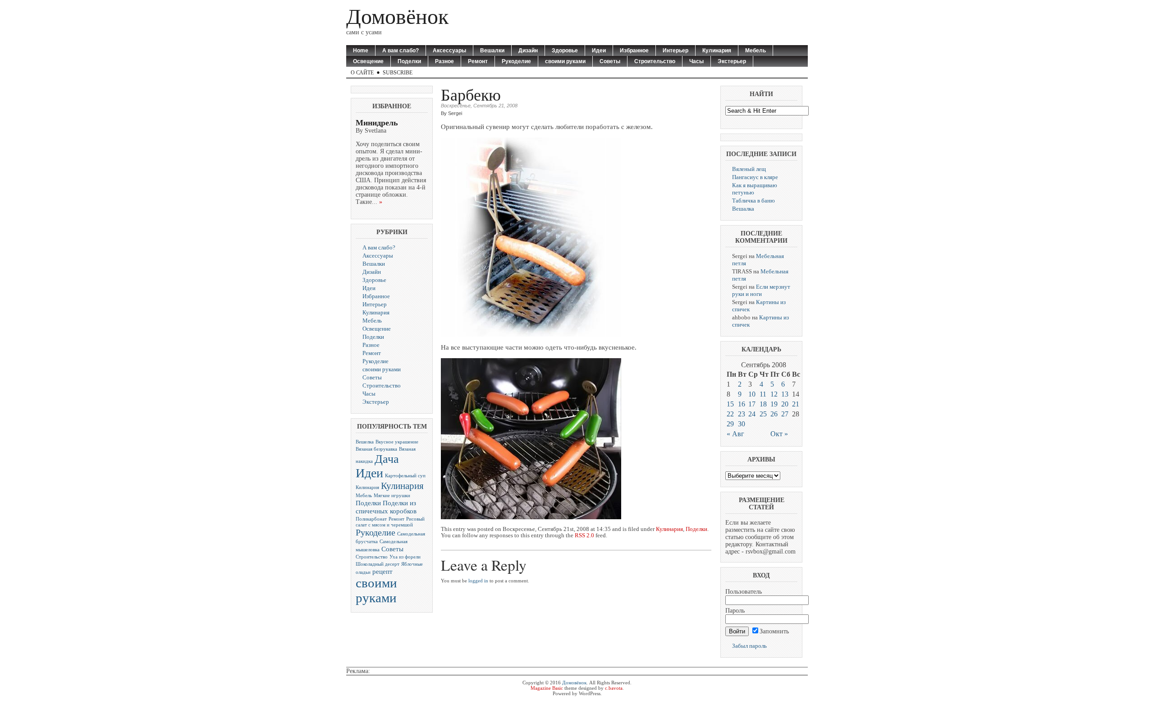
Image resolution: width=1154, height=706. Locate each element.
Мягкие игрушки (392, 495)
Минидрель (377, 122)
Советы (610, 61)
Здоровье (565, 50)
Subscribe (397, 72)
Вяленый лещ (749, 169)
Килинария (367, 487)
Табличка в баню (753, 200)
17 (752, 404)
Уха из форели (405, 556)
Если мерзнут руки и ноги (761, 290)
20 (784, 404)
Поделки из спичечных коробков (386, 507)
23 (741, 414)
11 (763, 394)
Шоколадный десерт (377, 564)
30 (741, 424)
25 (763, 414)
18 (763, 404)
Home (360, 50)
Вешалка (743, 208)
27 (784, 414)
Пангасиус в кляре (755, 177)
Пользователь (743, 591)
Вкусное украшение (397, 441)
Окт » (779, 434)
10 (752, 394)
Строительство (654, 61)
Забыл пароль (749, 645)
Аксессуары (449, 50)
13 (784, 394)
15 (730, 404)
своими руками (565, 61)
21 (795, 404)
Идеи (599, 50)
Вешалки (492, 50)
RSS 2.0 (584, 535)
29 (730, 424)
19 (774, 404)
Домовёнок (397, 16)
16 (741, 404)
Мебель (755, 50)
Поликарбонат (371, 519)
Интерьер (675, 50)
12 (774, 394)
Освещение (368, 61)
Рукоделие (516, 61)
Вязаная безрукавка (376, 449)
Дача (387, 459)
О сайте (362, 72)
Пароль (735, 610)
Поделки (409, 61)
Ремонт (478, 61)
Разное (444, 61)
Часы (696, 61)
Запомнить (774, 631)
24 (752, 414)
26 (774, 414)
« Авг (735, 434)
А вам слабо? (400, 50)
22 (730, 414)
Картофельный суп (405, 475)
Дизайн (528, 50)
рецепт (382, 571)
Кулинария (716, 50)
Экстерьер (732, 61)
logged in (478, 580)
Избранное (634, 50)
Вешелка (365, 441)
